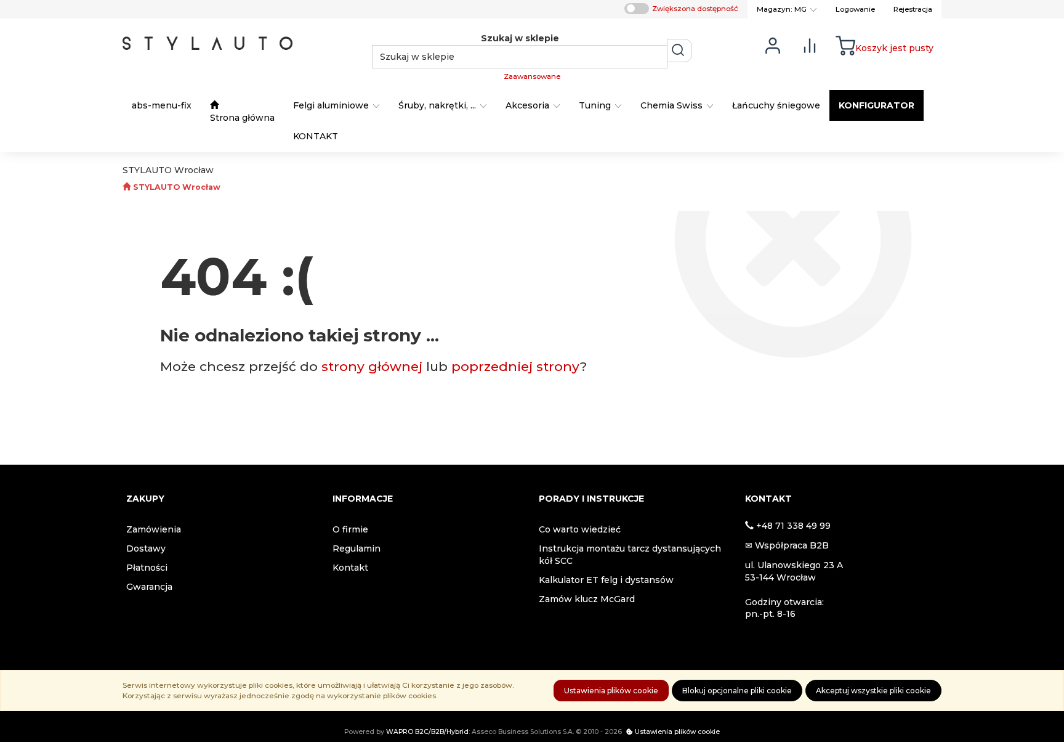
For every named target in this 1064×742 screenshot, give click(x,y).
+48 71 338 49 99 (793, 525)
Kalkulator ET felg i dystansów (606, 579)
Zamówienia (153, 529)
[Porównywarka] (810, 44)
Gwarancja (149, 586)
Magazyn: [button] (782, 9)
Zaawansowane (532, 76)
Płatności (146, 567)
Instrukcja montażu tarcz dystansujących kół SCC (630, 554)
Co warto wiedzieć (580, 529)
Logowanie (855, 9)
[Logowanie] (773, 44)
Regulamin (356, 548)
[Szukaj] (679, 50)
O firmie (350, 529)
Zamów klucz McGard (587, 599)
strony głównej (371, 366)
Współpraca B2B (792, 545)
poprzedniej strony (515, 366)
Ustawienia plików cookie (611, 690)
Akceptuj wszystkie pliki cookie (873, 690)
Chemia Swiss (672, 105)
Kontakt (350, 567)
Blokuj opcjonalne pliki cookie (737, 690)
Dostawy (146, 548)
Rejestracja (912, 9)
